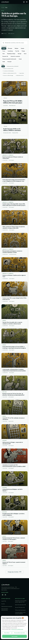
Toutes (3, 48)
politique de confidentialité (17, 629)
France (3, 51)
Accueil (2, 7)
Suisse (25, 53)
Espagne (22, 48)
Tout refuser (7, 632)
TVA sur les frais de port (20, 610)
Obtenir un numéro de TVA (7, 68)
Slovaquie (9, 61)
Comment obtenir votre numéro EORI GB (20, 613)
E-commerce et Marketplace (8, 70)
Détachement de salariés (6, 606)
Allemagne (10, 48)
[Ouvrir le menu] (27, 2)
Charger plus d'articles (14, 572)
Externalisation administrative (4, 609)
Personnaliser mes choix (19, 632)
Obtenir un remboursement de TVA (9, 73)
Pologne (23, 51)
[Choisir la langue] (24, 2)
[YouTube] (5, 595)
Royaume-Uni (5, 56)
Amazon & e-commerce (15, 56)
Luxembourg (10, 51)
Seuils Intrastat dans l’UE (20, 604)
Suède (3, 61)
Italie (3, 53)
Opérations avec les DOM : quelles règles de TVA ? (21, 601)
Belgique (16, 48)
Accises (3, 603)
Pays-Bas (17, 51)
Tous (3, 66)
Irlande (20, 59)
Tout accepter (15, 636)
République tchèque (11, 53)
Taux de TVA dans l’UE (20, 607)
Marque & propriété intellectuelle (9, 59)
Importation (21, 73)
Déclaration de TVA (19, 75)
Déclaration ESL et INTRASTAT (12, 66)
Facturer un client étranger (7, 75)
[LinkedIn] (2, 595)
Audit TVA (3, 601)
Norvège (19, 53)
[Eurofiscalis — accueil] (5, 2)
